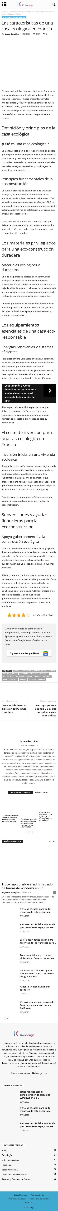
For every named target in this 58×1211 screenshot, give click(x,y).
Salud (4, 1150)
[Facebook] (5, 42)
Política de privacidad (17, 1199)
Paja (5, 679)
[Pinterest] (19, 42)
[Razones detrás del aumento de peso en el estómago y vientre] (10, 931)
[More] (34, 42)
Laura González (12, 34)
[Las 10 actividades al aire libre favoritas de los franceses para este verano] (10, 805)
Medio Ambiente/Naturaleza (20, 11)
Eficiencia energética (39, 674)
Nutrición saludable (10, 1160)
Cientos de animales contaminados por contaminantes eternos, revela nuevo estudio (28, 823)
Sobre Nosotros (20, 1195)
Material (46, 677)
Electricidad (8, 677)
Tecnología (7, 1155)
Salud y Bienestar (10, 1170)
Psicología (6, 1165)
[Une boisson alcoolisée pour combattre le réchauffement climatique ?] (47, 804)
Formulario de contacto (40, 1199)
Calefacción (26, 671)
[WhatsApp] (27, 42)
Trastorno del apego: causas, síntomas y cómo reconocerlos (37, 957)
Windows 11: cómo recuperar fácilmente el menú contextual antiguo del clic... (37, 973)
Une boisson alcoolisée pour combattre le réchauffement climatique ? (45, 816)
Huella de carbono (24, 677)
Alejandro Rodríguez (10, 892)
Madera (37, 677)
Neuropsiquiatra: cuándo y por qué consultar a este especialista (45, 710)
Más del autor (41, 792)
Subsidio (32, 679)
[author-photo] (29, 730)
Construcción (40, 671)
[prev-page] (27, 832)
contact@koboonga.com (35, 1073)
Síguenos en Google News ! (25, 653)
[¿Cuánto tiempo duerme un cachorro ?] (10, 991)
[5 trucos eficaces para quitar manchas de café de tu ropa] (10, 915)
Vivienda (41, 679)
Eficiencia (24, 674)
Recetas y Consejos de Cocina (16, 1179)
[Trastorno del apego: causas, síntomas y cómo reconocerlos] (10, 962)
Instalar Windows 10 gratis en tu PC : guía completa (14, 709)
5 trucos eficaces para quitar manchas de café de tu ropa (35, 910)
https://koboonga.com (29, 745)
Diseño (14, 674)
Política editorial (37, 1195)
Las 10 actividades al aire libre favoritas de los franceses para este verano (10, 818)
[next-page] (31, 832)
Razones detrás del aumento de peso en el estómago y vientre (37, 926)
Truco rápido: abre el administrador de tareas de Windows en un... (28, 886)
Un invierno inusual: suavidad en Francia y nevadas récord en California (38, 1005)
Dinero (6, 674)
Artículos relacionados (20, 792)
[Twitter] (12, 42)
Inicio (4, 11)
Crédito (51, 671)
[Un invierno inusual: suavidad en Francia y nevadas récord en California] (10, 1012)
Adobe (16, 671)
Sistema (23, 679)
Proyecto (13, 679)
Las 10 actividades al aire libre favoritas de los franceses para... (38, 941)
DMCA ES (29, 1202)
